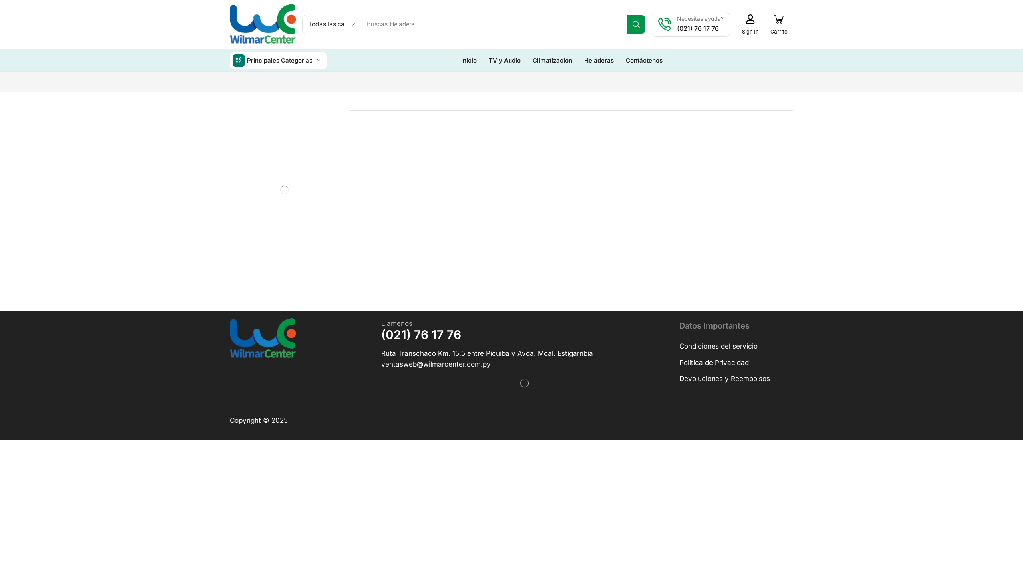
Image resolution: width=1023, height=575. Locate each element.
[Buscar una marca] (329, 233)
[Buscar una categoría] (319, 133)
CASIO (242, 252)
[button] (750, 24)
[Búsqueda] (636, 24)
